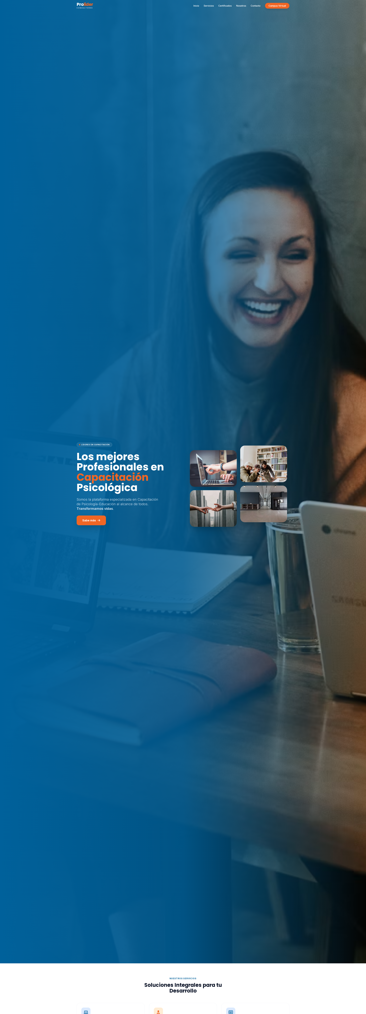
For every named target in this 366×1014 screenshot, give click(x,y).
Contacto (255, 5)
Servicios (209, 5)
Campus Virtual (277, 5)
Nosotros (241, 5)
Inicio (196, 5)
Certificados (225, 5)
